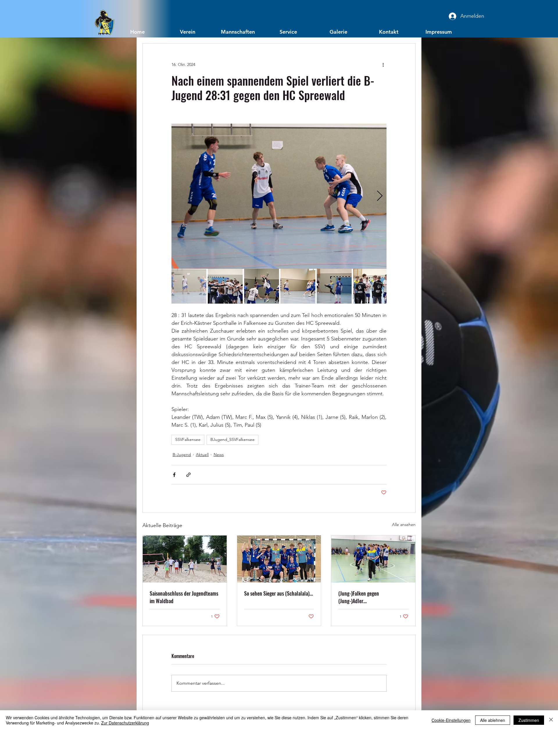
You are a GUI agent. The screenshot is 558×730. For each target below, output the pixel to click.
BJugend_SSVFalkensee (232, 439)
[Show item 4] (297, 286)
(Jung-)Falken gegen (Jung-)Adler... (358, 597)
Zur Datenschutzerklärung (125, 723)
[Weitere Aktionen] (383, 64)
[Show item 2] (225, 286)
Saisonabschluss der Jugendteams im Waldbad (184, 597)
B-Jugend (182, 454)
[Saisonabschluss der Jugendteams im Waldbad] (185, 559)
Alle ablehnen (492, 720)
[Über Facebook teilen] (174, 474)
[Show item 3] (261, 286)
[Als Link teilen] (188, 474)
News (219, 454)
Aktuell (202, 454)
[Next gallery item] (379, 196)
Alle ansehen (404, 524)
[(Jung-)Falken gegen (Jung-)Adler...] (373, 559)
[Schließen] (551, 720)
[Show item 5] (334, 286)
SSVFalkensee (188, 439)
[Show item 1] (188, 286)
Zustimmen (528, 720)
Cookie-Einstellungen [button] (451, 720)
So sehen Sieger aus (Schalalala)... (278, 593)
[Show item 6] (370, 286)
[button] (187, 31)
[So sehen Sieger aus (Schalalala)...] (279, 559)
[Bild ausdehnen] (279, 196)
